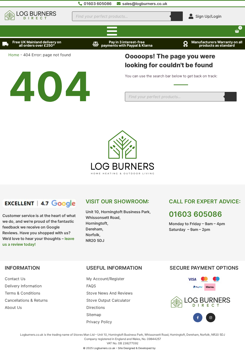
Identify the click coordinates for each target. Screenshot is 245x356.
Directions (95, 307)
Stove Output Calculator (108, 300)
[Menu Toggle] (112, 31)
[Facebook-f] (197, 317)
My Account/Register (105, 278)
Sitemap (93, 314)
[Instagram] (210, 317)
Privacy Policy (99, 321)
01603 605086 (195, 214)
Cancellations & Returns (26, 300)
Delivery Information (23, 286)
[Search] (177, 16)
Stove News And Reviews (109, 293)
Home (13, 54)
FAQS (91, 286)
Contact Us (15, 278)
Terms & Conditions (22, 293)
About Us (13, 307)
